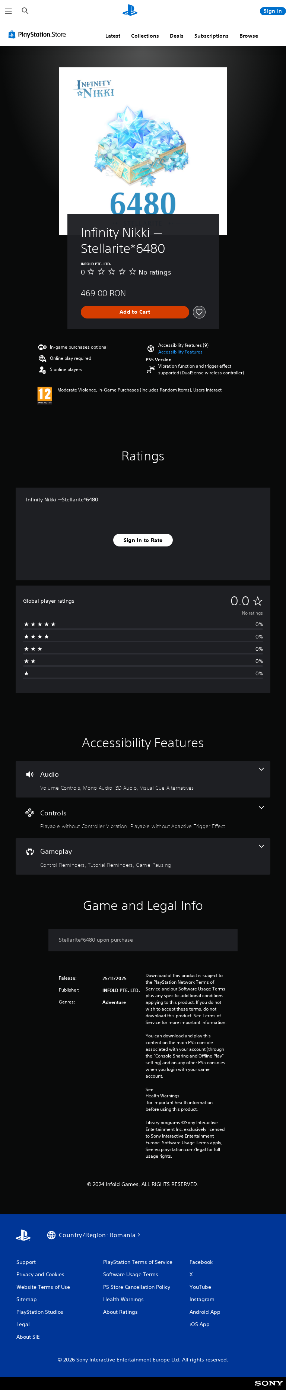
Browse (248, 35)
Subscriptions (211, 35)
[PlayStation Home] (130, 11)
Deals (177, 35)
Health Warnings (162, 1096)
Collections (145, 35)
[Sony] (269, 1388)
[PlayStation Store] (39, 34)
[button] (180, 352)
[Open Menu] (8, 11)
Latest (112, 35)
